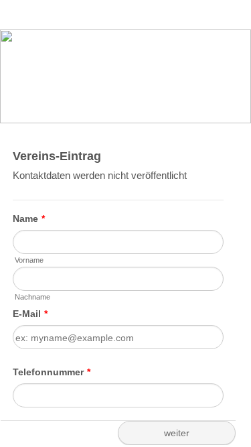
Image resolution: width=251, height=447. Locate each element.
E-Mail (30, 313)
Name (29, 218)
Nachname (32, 297)
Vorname (29, 260)
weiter (176, 433)
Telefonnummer (51, 372)
